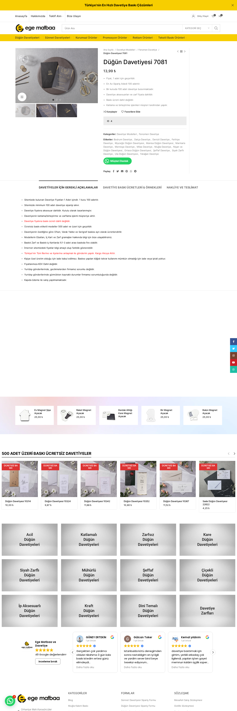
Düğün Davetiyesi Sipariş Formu (138, 705)
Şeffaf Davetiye (161, 150)
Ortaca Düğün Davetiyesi (137, 150)
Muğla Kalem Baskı (78, 705)
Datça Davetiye (142, 139)
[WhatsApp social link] (131, 171)
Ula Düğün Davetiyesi (126, 153)
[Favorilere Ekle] (35, 474)
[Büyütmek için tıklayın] (22, 97)
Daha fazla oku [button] (85, 667)
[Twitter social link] (117, 171)
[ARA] (216, 28)
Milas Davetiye (144, 146)
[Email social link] (122, 171)
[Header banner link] (113, 5)
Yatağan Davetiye (149, 153)
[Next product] (185, 51)
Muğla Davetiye (162, 146)
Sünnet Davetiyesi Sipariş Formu (138, 700)
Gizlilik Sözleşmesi (184, 705)
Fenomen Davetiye (148, 49)
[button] (212, 652)
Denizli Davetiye (161, 139)
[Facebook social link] (113, 171)
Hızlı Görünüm (35, 466)
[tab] (68, 185)
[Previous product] (178, 51)
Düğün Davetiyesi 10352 (137, 501)
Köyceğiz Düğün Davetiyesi (129, 143)
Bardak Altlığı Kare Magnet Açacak (125, 413)
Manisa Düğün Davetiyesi (159, 143)
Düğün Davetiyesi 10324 (58, 501)
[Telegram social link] (135, 171)
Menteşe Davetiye (125, 146)
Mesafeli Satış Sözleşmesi (188, 700)
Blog (70, 700)
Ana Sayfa (108, 49)
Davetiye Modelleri (126, 49)
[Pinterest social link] (126, 171)
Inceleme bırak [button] (48, 661)
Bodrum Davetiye (123, 139)
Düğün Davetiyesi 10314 (18, 501)
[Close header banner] (232, 5)
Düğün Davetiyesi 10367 (176, 501)
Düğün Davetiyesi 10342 (97, 501)
